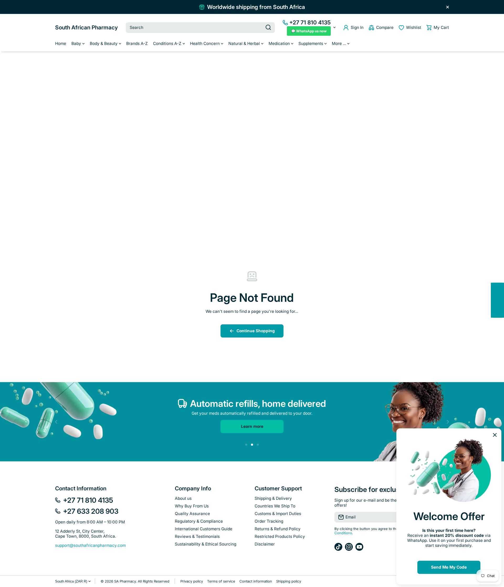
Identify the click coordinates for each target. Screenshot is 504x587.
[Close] (447, 7)
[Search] (268, 27)
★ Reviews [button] (501, 300)
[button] (437, 27)
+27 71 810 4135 (310, 22)
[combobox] (200, 27)
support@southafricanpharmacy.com (90, 545)
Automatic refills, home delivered (258, 403)
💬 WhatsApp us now (309, 31)
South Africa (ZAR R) (71, 581)
